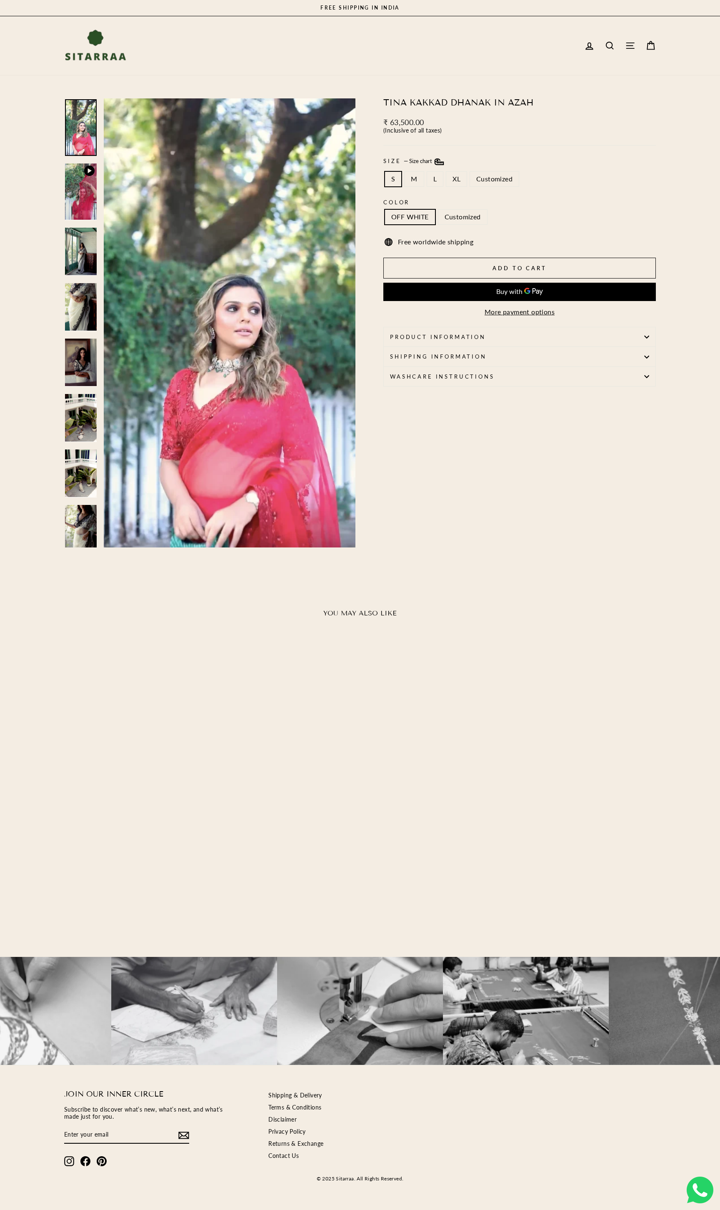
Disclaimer (282, 1119)
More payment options (520, 312)
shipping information (438, 356)
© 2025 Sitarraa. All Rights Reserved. (360, 1178)
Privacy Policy (287, 1131)
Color (396, 202)
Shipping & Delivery (295, 1095)
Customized (494, 179)
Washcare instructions (442, 376)
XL (456, 179)
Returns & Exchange (295, 1143)
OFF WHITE (410, 217)
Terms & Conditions (294, 1107)
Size (408, 161)
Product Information (438, 337)
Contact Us (283, 1155)
